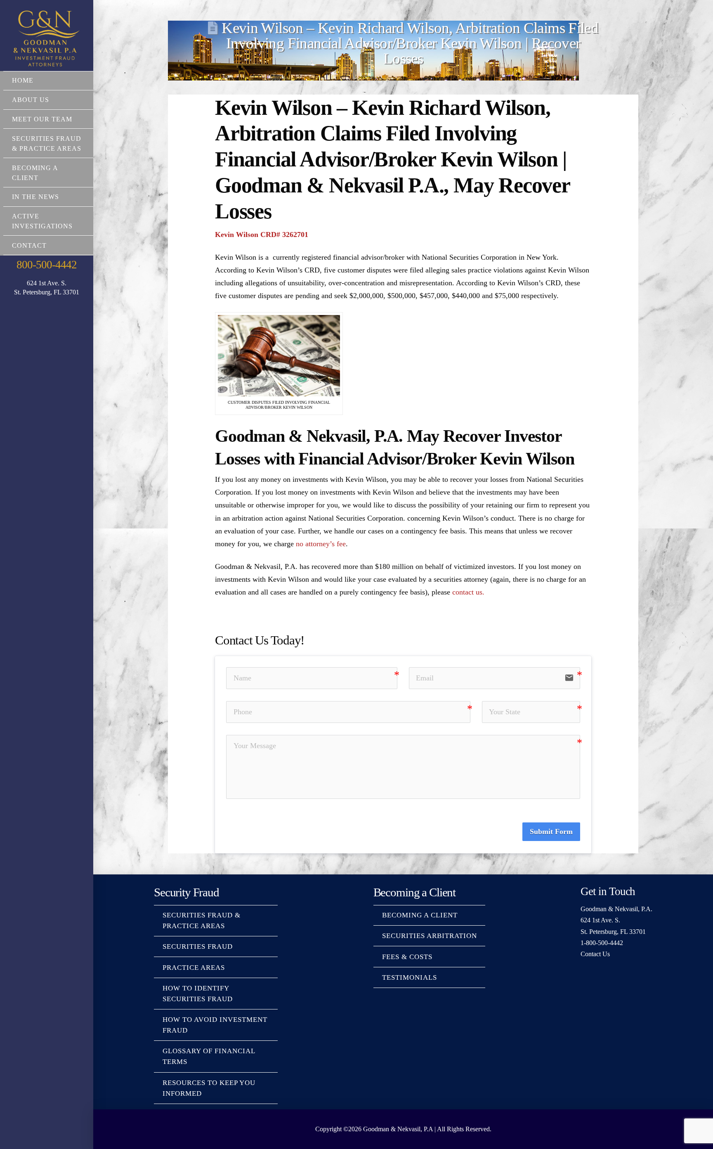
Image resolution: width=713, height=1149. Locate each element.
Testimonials (409, 977)
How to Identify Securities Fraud (198, 993)
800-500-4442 (46, 264)
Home (22, 80)
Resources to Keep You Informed (209, 1088)
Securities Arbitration (429, 936)
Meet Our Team (42, 119)
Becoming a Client (35, 172)
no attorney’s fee (321, 544)
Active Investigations (42, 221)
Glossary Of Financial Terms (209, 1056)
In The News (35, 196)
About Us (30, 99)
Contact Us (595, 953)
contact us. (468, 592)
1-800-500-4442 (602, 942)
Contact (29, 245)
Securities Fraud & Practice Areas (46, 143)
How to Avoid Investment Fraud (215, 1025)
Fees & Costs (407, 957)
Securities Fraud (198, 946)
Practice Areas (194, 967)
